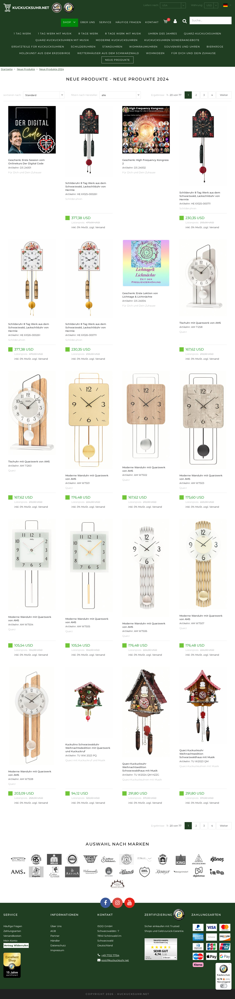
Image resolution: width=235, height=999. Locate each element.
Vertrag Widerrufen (16, 945)
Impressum (57, 950)
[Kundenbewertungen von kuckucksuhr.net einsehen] (161, 950)
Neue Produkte (117, 59)
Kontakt (152, 22)
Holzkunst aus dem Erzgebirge (44, 53)
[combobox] (173, 5)
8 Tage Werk (88, 33)
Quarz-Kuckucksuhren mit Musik (62, 40)
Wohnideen (155, 53)
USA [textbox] (164, 5)
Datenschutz (58, 945)
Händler (55, 940)
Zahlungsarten (12, 931)
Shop (67, 22)
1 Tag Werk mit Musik (55, 33)
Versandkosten (12, 935)
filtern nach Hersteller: (84, 95)
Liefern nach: (151, 5)
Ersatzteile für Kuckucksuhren (38, 46)
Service (105, 22)
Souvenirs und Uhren (182, 46)
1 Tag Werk (22, 33)
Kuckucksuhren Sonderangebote (171, 40)
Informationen (64, 914)
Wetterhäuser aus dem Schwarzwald (108, 53)
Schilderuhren (83, 46)
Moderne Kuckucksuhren (116, 40)
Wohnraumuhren (143, 46)
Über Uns (87, 22)
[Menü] (229, 965)
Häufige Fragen (128, 22)
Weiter (224, 95)
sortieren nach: (12, 95)
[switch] (223, 986)
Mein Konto (10, 940)
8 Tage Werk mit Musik (123, 33)
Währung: (197, 5)
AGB (53, 931)
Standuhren (112, 46)
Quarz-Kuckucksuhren (202, 33)
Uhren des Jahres (162, 33)
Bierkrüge (215, 46)
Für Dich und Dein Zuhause (193, 53)
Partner (55, 935)
